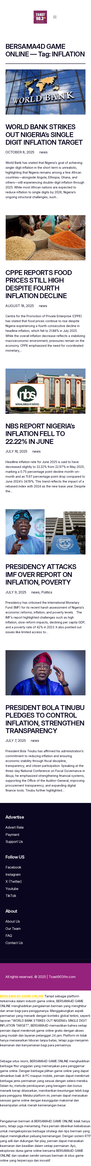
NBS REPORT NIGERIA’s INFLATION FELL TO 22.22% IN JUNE (40, 433)
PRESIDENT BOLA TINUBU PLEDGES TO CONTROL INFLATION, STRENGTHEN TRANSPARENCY (45, 719)
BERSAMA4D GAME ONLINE (22, 996)
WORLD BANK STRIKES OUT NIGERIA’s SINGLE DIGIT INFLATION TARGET (44, 134)
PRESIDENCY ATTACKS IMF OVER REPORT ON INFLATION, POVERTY (41, 574)
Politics (46, 592)
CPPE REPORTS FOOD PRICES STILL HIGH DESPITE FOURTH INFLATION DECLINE (39, 284)
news (43, 152)
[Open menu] (54, 17)
